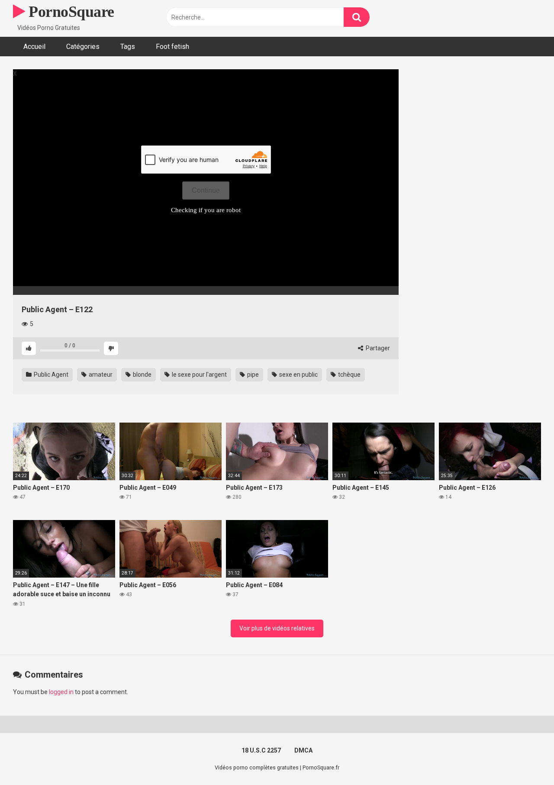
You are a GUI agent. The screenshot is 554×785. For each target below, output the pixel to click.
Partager (377, 348)
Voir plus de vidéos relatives (277, 628)
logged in (61, 691)
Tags (127, 46)
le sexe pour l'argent (199, 374)
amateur (100, 374)
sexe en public (298, 374)
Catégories (83, 46)
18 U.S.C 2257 (261, 750)
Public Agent (50, 374)
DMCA (303, 750)
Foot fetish (172, 46)
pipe (252, 374)
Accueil (34, 46)
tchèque (349, 374)
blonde (141, 374)
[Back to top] (525, 759)
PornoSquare (69, 11)
